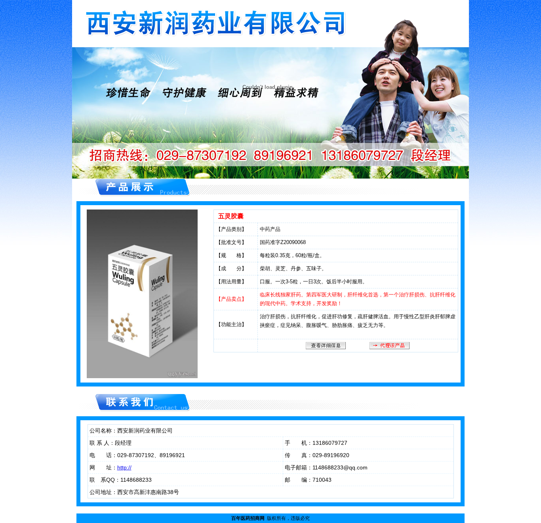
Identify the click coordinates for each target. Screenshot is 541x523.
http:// (124, 467)
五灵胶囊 (231, 216)
